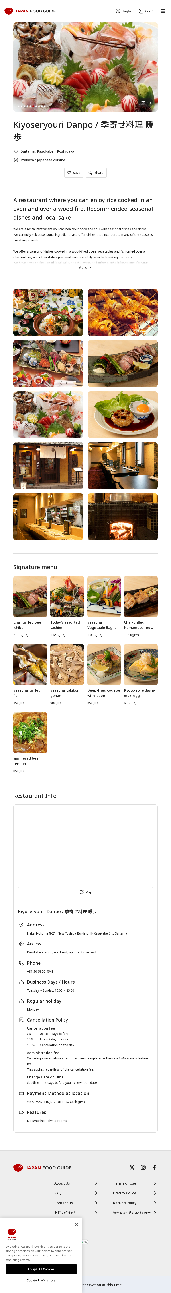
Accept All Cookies (41, 1269)
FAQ (57, 1193)
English (127, 11)
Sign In (150, 11)
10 (149, 103)
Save (76, 172)
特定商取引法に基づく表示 (132, 1213)
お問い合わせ (65, 1212)
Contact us (63, 1202)
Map (89, 892)
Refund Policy (124, 1202)
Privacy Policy (124, 1193)
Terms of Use (124, 1183)
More (83, 267)
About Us (62, 1183)
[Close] (76, 1225)
